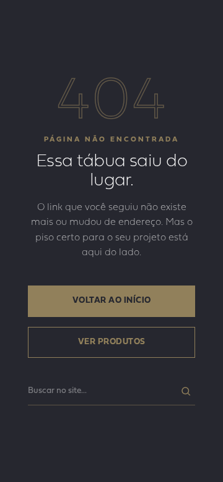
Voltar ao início (111, 301)
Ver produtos (112, 342)
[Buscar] (186, 391)
